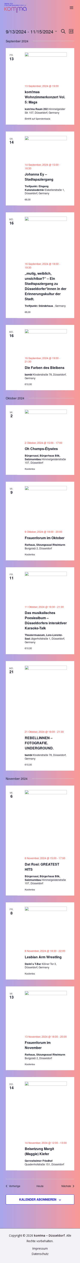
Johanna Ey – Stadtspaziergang (39, 177)
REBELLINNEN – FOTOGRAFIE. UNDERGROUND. (39, 742)
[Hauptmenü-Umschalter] (71, 7)
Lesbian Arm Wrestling (43, 956)
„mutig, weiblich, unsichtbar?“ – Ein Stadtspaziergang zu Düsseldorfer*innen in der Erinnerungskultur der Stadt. (45, 286)
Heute (40, 1186)
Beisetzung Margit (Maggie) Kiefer (39, 1151)
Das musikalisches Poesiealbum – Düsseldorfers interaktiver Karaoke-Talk (46, 620)
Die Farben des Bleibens (44, 367)
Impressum (40, 1248)
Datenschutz (40, 1254)
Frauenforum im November (38, 1045)
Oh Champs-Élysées (41, 448)
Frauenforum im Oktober (44, 537)
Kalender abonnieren (37, 1199)
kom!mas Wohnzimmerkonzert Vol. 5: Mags (45, 96)
